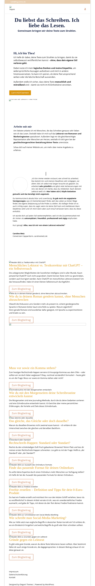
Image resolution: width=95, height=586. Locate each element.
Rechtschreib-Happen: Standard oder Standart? (39, 443)
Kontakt (12, 577)
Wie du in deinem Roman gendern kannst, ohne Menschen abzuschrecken (47, 298)
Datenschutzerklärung (18, 574)
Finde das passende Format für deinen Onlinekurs (41, 468)
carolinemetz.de (40, 236)
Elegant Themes (26, 584)
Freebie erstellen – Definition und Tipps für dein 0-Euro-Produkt (46, 491)
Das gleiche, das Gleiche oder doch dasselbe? (39, 421)
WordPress (49, 584)
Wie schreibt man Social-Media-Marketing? (37, 518)
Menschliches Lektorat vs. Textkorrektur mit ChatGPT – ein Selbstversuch (46, 267)
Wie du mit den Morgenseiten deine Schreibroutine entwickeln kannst (42, 394)
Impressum (13, 571)
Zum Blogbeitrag (21, 289)
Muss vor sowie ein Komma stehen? (32, 368)
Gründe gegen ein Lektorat (26, 540)
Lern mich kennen (20, 92)
